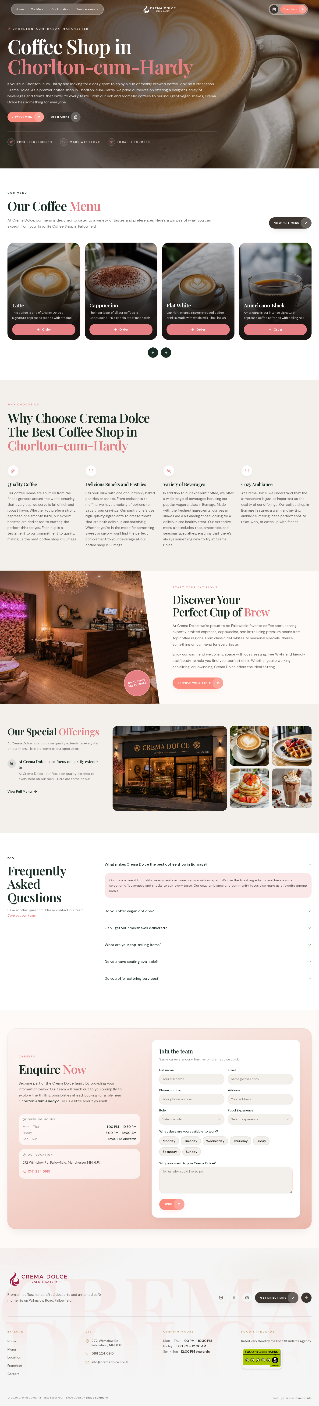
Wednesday (215, 1141)
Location (14, 1357)
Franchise (14, 1365)
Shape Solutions (97, 1397)
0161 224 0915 (39, 1171)
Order (46, 329)
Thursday (240, 1141)
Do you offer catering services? (132, 978)
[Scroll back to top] (306, 1298)
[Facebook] (234, 1298)
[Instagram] (221, 1298)
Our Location (60, 9)
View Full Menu (19, 791)
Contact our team (21, 915)
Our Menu (37, 9)
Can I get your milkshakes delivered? (136, 927)
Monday (169, 1141)
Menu (11, 1349)
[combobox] (191, 1119)
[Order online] (274, 9)
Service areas (85, 9)
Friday (261, 1141)
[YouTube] (247, 1298)
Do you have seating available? (131, 961)
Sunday (191, 1152)
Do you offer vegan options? (129, 911)
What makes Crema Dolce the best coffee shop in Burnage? (156, 864)
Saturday (170, 1152)
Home (20, 9)
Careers (13, 1374)
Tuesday (190, 1141)
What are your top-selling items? (133, 944)
